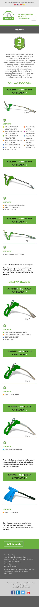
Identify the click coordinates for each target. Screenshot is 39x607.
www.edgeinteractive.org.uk (21, 587)
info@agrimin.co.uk (12, 564)
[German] (21, 4)
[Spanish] (23, 4)
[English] (15, 4)
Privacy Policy (21, 583)
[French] (18, 4)
